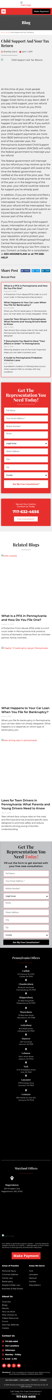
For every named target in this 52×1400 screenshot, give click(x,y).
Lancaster (26, 1079)
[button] (3, 11)
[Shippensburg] (26, 993)
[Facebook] (4, 1366)
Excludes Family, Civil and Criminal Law (26, 1394)
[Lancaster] (26, 1076)
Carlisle (26, 970)
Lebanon (26, 1053)
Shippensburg (26, 997)
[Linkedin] (9, 1366)
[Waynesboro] (26, 1008)
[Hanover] (26, 1035)
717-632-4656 (26, 511)
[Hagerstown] (12, 1178)
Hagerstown (12, 1184)
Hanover (26, 1038)
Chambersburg (26, 984)
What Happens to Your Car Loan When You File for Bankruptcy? (25, 303)
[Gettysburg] (26, 1021)
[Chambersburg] (26, 980)
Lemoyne (26, 1094)
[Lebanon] (26, 1049)
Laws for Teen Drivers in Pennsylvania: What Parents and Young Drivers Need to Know (25, 321)
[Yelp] (14, 1366)
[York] (26, 1062)
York (26, 1066)
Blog (7, 32)
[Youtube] (19, 1366)
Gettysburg (26, 1025)
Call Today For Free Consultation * (26, 1391)
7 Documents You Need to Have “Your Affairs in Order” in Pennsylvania (24, 342)
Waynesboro (26, 1012)
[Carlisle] (26, 967)
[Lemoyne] (26, 1090)
